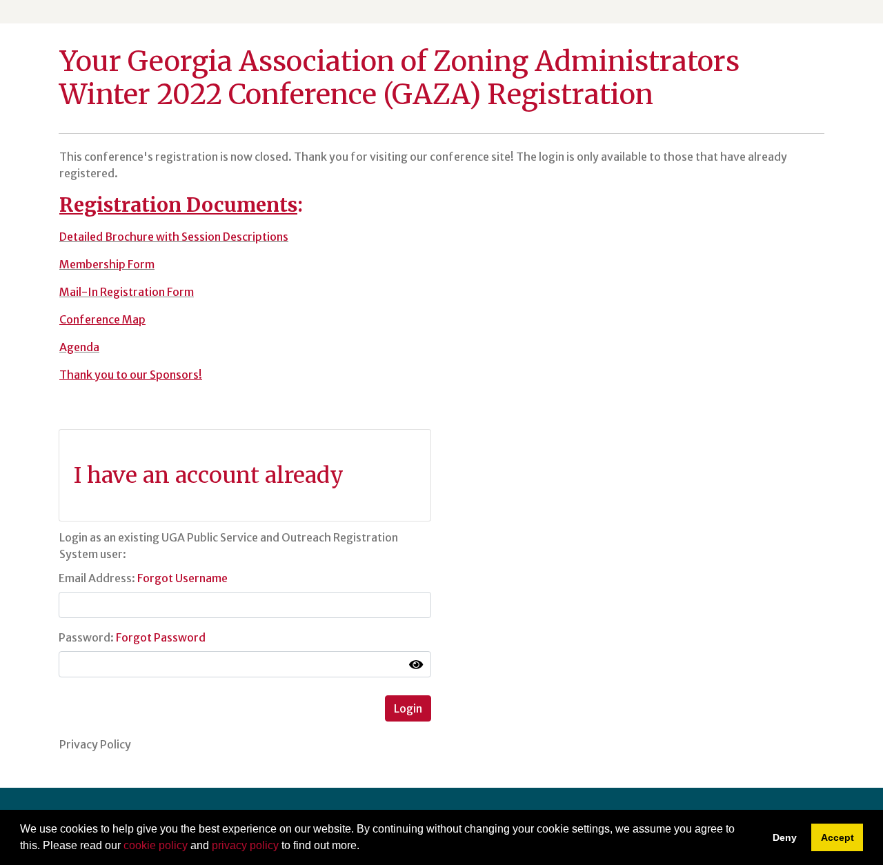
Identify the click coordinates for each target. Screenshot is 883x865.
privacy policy (245, 845)
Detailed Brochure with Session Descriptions (173, 236)
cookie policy (155, 845)
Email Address (95, 578)
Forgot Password (161, 637)
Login (408, 708)
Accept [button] (837, 837)
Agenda (79, 347)
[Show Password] (416, 664)
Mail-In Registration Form (126, 292)
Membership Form (107, 264)
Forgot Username (182, 578)
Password (84, 637)
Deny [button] (785, 837)
